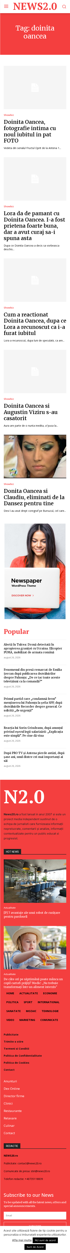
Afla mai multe (22, 1240)
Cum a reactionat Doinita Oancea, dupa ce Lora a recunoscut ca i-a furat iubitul (35, 324)
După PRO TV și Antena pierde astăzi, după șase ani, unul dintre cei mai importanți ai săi (34, 757)
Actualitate (10, 908)
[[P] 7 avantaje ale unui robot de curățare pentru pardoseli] (35, 881)
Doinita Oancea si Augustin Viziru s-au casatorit (31, 412)
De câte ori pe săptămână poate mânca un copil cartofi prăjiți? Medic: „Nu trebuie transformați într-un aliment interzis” (33, 983)
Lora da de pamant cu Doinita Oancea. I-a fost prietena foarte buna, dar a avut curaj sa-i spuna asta (34, 226)
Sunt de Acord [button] (35, 1246)
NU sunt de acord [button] (45, 1240)
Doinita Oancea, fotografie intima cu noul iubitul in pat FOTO (30, 131)
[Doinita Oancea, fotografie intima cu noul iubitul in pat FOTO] (35, 87)
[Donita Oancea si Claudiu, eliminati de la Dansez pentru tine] (35, 456)
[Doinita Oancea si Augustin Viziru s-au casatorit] (35, 371)
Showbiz (9, 115)
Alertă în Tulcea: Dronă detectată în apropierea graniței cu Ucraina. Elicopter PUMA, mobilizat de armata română (33, 648)
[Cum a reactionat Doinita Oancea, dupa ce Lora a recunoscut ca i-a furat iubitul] (35, 280)
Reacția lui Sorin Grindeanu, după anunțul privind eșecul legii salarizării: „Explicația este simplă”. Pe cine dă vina (33, 731)
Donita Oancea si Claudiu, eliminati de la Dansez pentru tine (34, 497)
